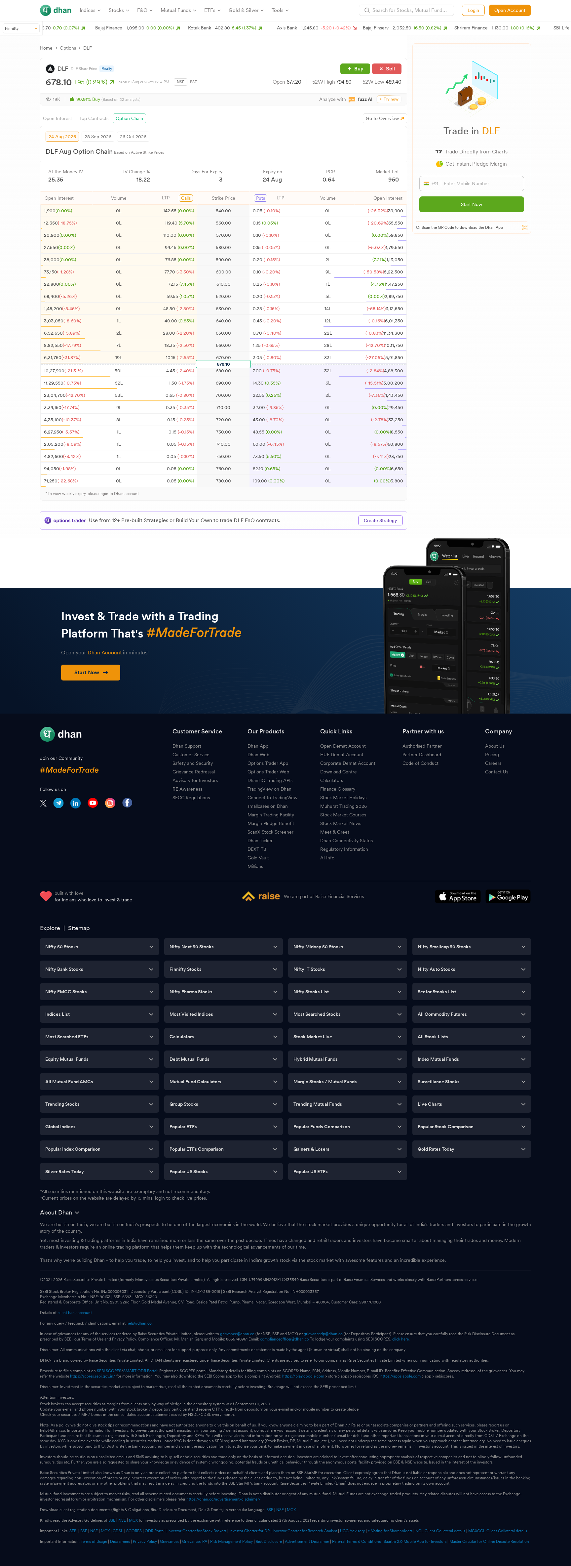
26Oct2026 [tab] (133, 136)
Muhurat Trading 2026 (343, 806)
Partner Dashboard (421, 754)
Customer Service (190, 754)
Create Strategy (380, 520)
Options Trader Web (268, 771)
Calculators (331, 780)
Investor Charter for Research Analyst (305, 1531)
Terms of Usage (94, 1541)
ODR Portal (155, 1531)
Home (46, 48)
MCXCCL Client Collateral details (497, 1531)
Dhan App (257, 746)
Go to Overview (382, 118)
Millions (255, 866)
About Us (495, 746)
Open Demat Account (343, 746)
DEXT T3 (256, 849)
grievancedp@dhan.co (323, 1334)
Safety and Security (192, 763)
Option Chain (129, 118)
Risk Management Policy (231, 1541)
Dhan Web (258, 754)
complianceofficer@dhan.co (284, 1339)
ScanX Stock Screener (270, 832)
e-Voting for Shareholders (390, 1531)
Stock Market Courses (343, 814)
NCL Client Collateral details (440, 1531)
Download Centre (338, 771)
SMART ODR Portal (140, 1371)
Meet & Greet (334, 832)
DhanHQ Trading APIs (269, 780)
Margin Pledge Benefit (270, 823)
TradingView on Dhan (269, 789)
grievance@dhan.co (237, 1334)
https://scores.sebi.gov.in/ (92, 1376)
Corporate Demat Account (347, 763)
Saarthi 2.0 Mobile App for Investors (415, 1541)
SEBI (73, 1531)
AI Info (327, 857)
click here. (401, 1339)
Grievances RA (194, 1541)
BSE (193, 82)
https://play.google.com (303, 1376)
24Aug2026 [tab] (62, 136)
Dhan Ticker (260, 840)
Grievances (169, 1541)
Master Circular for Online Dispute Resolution (489, 1541)
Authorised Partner (422, 746)
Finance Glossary (337, 789)
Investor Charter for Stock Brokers (197, 1531)
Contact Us (496, 771)
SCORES (134, 1531)
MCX (291, 1509)
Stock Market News (340, 823)
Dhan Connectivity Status (346, 840)
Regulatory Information (344, 849)
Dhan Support (186, 746)
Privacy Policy (145, 1541)
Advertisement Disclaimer (307, 1541)
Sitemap (79, 928)
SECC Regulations (191, 797)
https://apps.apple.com (400, 1376)
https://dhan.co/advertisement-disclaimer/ (223, 1499)
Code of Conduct (420, 763)
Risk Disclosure (269, 1541)
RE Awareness (187, 789)
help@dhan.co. (140, 1323)
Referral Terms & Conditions (356, 1541)
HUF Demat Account (341, 754)
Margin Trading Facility (270, 814)
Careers (493, 763)
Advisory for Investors (195, 780)
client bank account (74, 1312)
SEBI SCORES (109, 1371)
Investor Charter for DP (249, 1531)
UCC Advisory (352, 1531)
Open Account (509, 10)
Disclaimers (120, 1541)
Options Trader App (267, 763)
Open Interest (57, 118)
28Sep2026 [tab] (98, 136)
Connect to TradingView (272, 797)
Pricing (492, 754)
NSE (180, 82)
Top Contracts (93, 118)
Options (68, 48)
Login (473, 10)
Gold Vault (258, 857)
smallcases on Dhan (267, 806)
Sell (390, 68)
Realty (106, 68)
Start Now (471, 204)
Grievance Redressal (193, 771)
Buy (358, 68)
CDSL (118, 1531)
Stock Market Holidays (343, 797)
